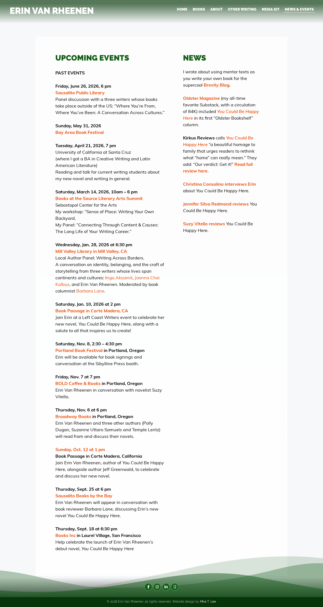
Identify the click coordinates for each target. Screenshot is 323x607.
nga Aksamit (118, 277)
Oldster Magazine (201, 98)
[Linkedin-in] (166, 587)
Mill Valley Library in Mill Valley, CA (91, 251)
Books (199, 9)
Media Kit (270, 9)
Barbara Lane (90, 291)
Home (182, 9)
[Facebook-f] (148, 587)
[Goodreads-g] (174, 587)
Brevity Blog (216, 85)
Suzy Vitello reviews (204, 223)
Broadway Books (73, 416)
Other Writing (242, 9)
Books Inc (65, 535)
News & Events (299, 9)
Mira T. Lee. (208, 601)
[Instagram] (157, 587)
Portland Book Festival (79, 350)
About (216, 9)
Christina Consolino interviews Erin (219, 184)
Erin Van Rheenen (52, 11)
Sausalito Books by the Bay (83, 495)
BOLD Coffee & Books (78, 383)
